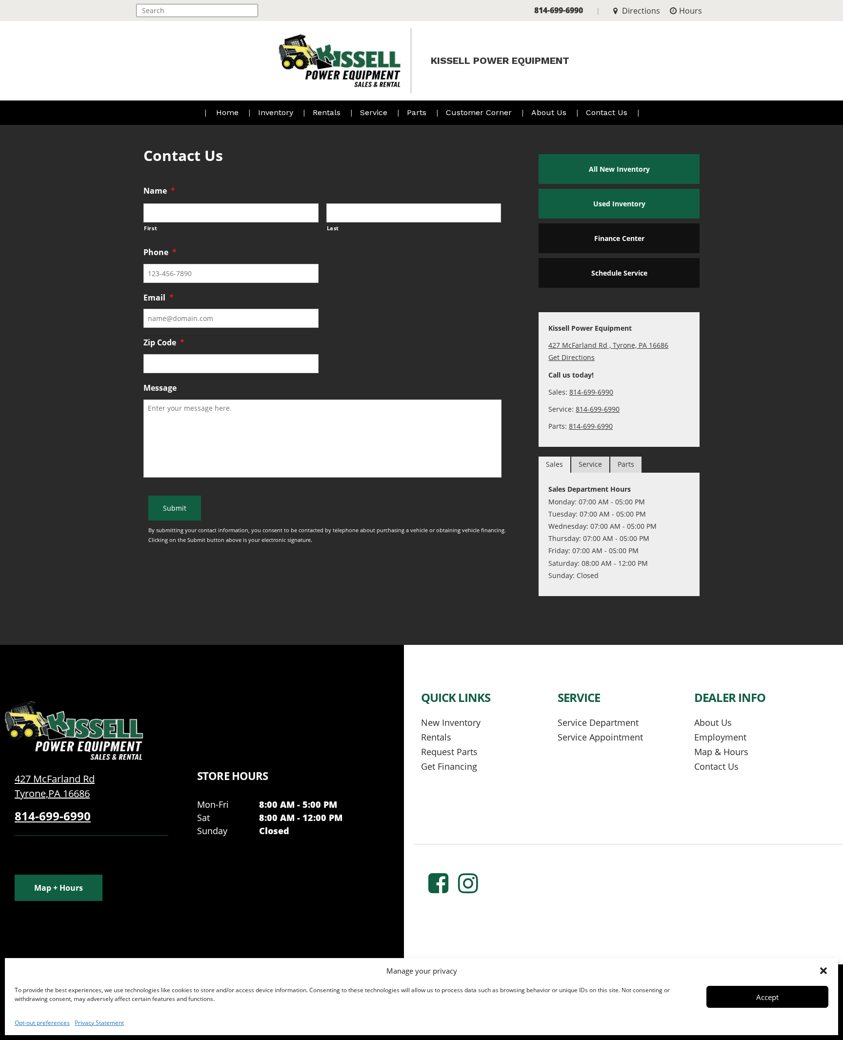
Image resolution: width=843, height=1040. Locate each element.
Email (158, 298)
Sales (554, 464)
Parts (418, 112)
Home (227, 112)
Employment (720, 737)
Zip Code (163, 343)
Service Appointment (600, 737)
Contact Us (608, 112)
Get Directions (571, 357)
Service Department (598, 722)
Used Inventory (619, 203)
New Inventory (451, 722)
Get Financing (449, 766)
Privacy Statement (99, 1023)
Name (159, 191)
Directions (640, 10)
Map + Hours (58, 887)
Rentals (328, 112)
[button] (823, 971)
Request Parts (449, 752)
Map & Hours (721, 752)
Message (160, 388)
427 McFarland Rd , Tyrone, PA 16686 (608, 345)
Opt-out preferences (42, 1023)
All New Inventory (619, 169)
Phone (160, 252)
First (150, 228)
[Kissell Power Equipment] (73, 729)
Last (333, 228)
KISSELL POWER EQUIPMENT (500, 60)
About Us (550, 112)
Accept (767, 997)
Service (375, 112)
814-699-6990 (558, 10)
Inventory (277, 112)
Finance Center (619, 238)
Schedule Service (619, 273)
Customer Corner (480, 112)
